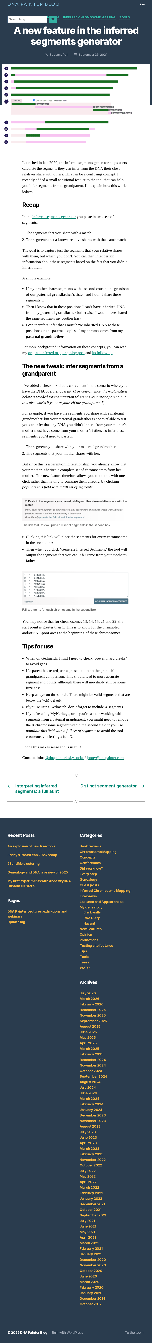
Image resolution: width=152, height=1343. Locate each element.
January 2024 (91, 1110)
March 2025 (89, 1049)
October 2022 (91, 1165)
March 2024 (89, 1099)
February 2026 (91, 1004)
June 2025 (88, 1032)
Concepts (87, 857)
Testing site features (96, 946)
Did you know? (91, 868)
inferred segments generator (54, 216)
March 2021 (89, 1243)
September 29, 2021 (93, 54)
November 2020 (93, 1265)
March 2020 (89, 1282)
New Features (91, 929)
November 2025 (93, 1015)
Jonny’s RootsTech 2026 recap (32, 855)
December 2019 (92, 1298)
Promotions (89, 940)
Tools (124, 17)
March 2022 (89, 1187)
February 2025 (91, 1054)
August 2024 (90, 1082)
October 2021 (91, 1210)
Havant (89, 923)
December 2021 (92, 1204)
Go (53, 19)
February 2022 (91, 1193)
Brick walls (92, 912)
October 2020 (91, 1271)
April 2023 (88, 1143)
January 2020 (91, 1293)
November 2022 (93, 1160)
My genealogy (91, 907)
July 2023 (88, 1132)
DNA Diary (91, 918)
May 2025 (88, 1037)
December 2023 (93, 1115)
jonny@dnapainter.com (105, 757)
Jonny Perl (61, 54)
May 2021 (87, 1232)
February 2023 (91, 1154)
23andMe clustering (23, 864)
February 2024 (91, 1104)
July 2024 (88, 1087)
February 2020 (92, 1287)
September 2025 (93, 1021)
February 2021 (91, 1248)
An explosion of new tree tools (31, 846)
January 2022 (91, 1199)
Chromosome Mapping (98, 852)
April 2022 (88, 1182)
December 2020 (93, 1260)
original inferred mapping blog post (56, 352)
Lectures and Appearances (101, 902)
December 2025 (93, 1010)
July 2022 (88, 1171)
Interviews (88, 896)
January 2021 (91, 1254)
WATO (85, 968)
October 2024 (91, 1071)
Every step (88, 874)
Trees (84, 962)
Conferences (90, 863)
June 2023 (88, 1137)
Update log (16, 922)
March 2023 (89, 1149)
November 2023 (93, 1121)
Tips (83, 951)
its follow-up (102, 352)
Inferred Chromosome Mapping (89, 17)
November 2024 (93, 1065)
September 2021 (93, 1215)
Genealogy (88, 879)
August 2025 (90, 1026)
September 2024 (93, 1076)
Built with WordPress (67, 1332)
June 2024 (88, 1093)
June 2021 (88, 1226)
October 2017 (91, 1304)
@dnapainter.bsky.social (64, 757)
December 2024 (93, 1060)
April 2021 (88, 1237)
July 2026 (88, 993)
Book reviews (90, 846)
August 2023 (90, 1126)
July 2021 (87, 1221)
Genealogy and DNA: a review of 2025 (37, 872)
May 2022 (88, 1176)
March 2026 (89, 999)
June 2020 (88, 1276)
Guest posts (89, 885)
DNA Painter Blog (33, 3)
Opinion (86, 934)
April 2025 (88, 1043)
